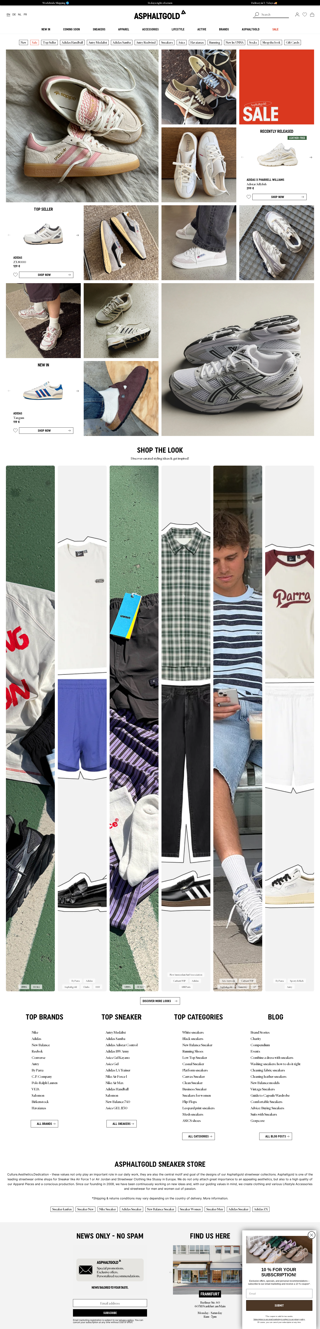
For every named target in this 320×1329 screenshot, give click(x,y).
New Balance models (265, 1082)
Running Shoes (192, 1051)
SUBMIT (279, 1305)
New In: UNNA (235, 42)
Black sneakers (192, 1038)
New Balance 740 (118, 1101)
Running (214, 42)
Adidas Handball (72, 42)
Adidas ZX (261, 1209)
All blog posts (275, 1136)
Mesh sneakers (192, 1114)
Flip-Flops (189, 1101)
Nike (35, 1032)
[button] (249, 198)
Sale (34, 42)
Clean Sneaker (192, 1082)
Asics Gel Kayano (118, 1057)
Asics (181, 42)
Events (255, 1051)
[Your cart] (312, 14)
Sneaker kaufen (62, 1209)
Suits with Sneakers (264, 1114)
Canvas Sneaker (193, 1076)
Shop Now (277, 197)
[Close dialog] (311, 1235)
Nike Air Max (115, 1082)
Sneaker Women (190, 1209)
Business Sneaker (194, 1088)
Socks (253, 42)
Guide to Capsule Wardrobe (270, 1095)
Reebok (37, 1051)
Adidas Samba (122, 42)
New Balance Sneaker (197, 1044)
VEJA (35, 1088)
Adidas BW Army (117, 1051)
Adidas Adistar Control (122, 1044)
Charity (256, 1038)
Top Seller (49, 42)
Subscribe (110, 1313)
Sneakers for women (196, 1095)
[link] (160, 14)
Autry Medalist (98, 42)
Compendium (260, 1044)
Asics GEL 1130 (116, 1107)
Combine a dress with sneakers (272, 1057)
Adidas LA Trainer (118, 1070)
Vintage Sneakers (263, 1088)
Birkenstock (40, 1101)
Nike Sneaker (107, 1209)
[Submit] (256, 15)
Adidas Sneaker (131, 1209)
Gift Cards (292, 42)
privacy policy (126, 1319)
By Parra (38, 1070)
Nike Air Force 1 (116, 1076)
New (23, 42)
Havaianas (197, 42)
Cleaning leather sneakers (268, 1076)
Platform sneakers (195, 1070)
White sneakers (193, 1032)
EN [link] (8, 14)
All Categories (198, 1136)
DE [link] (14, 14)
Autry (35, 1063)
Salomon (38, 1095)
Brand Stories (260, 1032)
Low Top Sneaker (194, 1057)
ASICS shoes (191, 1120)
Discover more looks (157, 1001)
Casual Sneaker (193, 1063)
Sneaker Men (214, 1209)
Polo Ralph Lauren (44, 1082)
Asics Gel (112, 1063)
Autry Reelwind (146, 42)
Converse (38, 1057)
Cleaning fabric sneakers (268, 1070)
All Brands (44, 1123)
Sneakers (167, 42)
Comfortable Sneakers (266, 1101)
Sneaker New (85, 1209)
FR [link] (25, 14)
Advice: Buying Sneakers (267, 1107)
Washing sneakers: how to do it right (276, 1063)
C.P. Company (42, 1076)
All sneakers (122, 1123)
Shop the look (271, 42)
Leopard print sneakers (198, 1107)
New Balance (41, 1044)
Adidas (36, 1038)
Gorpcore (258, 1120)
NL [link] (19, 14)
